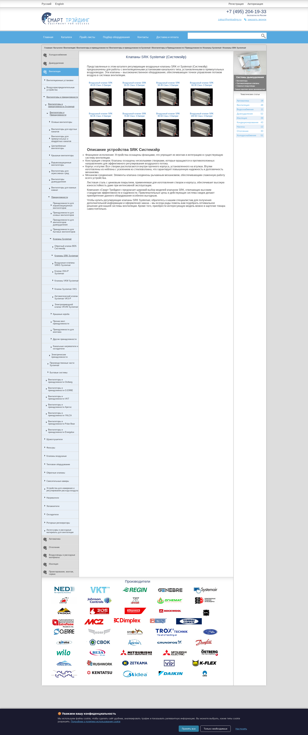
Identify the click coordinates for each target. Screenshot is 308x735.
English (59, 4)
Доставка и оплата (167, 37)
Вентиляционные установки (60, 80)
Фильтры (51, 447)
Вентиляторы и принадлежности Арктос (60, 405)
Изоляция (53, 564)
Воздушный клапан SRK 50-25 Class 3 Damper (134, 84)
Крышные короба (61, 314)
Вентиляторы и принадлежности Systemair (61, 105)
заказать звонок (257, 19)
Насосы (250, 126)
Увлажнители (53, 506)
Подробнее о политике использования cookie (95, 721)
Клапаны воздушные (57, 456)
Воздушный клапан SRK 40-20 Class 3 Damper (100, 84)
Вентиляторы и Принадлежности (58, 113)
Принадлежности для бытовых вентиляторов (64, 230)
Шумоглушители (55, 439)
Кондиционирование (250, 122)
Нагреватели (53, 498)
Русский (46, 4)
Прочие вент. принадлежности (61, 322)
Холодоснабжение (58, 54)
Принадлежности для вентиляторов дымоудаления (63, 222)
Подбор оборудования (116, 37)
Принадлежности (59, 197)
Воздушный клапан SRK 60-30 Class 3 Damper (202, 84)
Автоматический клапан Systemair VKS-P (66, 297)
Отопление (54, 547)
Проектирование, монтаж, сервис (61, 572)
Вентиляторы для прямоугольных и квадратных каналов (61, 138)
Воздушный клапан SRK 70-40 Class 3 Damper (134, 114)
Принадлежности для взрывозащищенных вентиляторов (63, 205)
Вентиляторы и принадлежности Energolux (61, 431)
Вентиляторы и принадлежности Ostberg (60, 380)
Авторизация (255, 4)
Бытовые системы (58, 372)
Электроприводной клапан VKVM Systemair (66, 305)
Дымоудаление (56, 63)
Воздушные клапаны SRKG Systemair (65, 264)
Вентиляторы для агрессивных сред (60, 172)
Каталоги (66, 37)
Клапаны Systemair (62, 239)
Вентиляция (54, 71)
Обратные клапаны (56, 473)
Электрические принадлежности (59, 355)
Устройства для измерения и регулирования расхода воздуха (62, 489)
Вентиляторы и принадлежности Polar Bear (61, 422)
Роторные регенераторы (58, 523)
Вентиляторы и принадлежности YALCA (60, 414)
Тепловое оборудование (58, 464)
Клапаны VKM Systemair (66, 281)
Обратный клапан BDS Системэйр (66, 247)
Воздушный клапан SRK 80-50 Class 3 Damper (168, 114)
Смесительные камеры (58, 481)
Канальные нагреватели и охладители (65, 347)
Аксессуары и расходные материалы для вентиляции (60, 531)
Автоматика (54, 539)
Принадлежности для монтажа (63, 330)
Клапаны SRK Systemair (66, 255)
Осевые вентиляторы (61, 122)
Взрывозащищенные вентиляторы (61, 163)
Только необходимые (215, 728)
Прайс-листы (87, 37)
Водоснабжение (250, 109)
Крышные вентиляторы (62, 155)
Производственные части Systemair (62, 364)
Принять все (189, 728)
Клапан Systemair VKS (66, 289)
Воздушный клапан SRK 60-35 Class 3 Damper (100, 114)
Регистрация (236, 4)
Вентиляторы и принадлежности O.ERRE (60, 389)
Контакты (143, 37)
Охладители (53, 514)
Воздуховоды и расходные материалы (62, 556)
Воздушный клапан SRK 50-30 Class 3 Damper (168, 84)
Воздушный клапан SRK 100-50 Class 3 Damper (202, 114)
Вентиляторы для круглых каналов (64, 130)
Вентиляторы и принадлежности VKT (58, 397)
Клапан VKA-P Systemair (62, 272)
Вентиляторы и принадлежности (62, 97)
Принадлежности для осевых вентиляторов (63, 213)
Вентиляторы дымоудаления (58, 180)
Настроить (241, 728)
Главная (48, 37)
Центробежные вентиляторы (58, 147)
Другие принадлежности (65, 339)
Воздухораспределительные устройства (60, 88)
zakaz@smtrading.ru (229, 19)
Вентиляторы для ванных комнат (63, 188)
